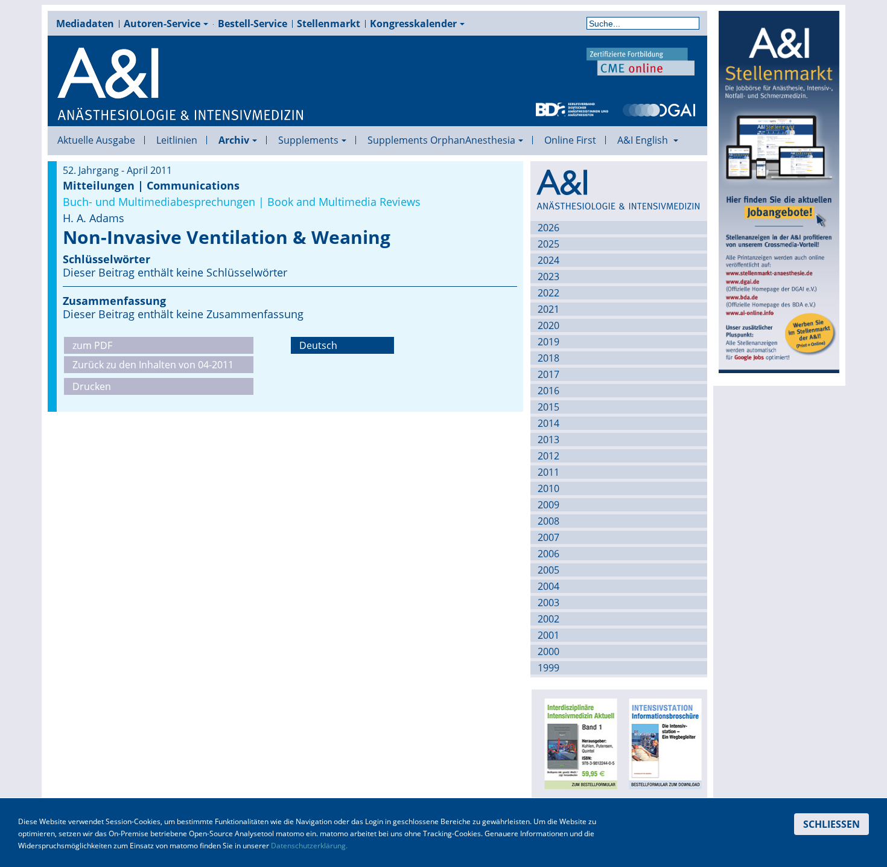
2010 (548, 488)
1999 (548, 667)
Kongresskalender (413, 23)
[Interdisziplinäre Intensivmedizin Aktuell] (578, 742)
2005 (548, 570)
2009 (548, 504)
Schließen (831, 824)
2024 (548, 260)
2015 (548, 407)
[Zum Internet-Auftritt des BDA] (572, 108)
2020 (548, 325)
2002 (548, 618)
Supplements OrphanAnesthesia (441, 140)
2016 (548, 390)
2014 (548, 423)
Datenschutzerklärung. (309, 845)
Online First (570, 140)
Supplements (308, 140)
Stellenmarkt (328, 23)
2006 (548, 553)
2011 (548, 472)
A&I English (643, 140)
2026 (548, 227)
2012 (548, 455)
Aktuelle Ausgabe (96, 140)
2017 (548, 374)
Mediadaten (85, 23)
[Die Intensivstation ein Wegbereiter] (663, 742)
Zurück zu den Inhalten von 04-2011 (153, 365)
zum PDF (92, 345)
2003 (548, 602)
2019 (548, 341)
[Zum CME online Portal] (641, 60)
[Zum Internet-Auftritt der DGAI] (659, 108)
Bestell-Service (252, 23)
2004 (548, 586)
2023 (548, 276)
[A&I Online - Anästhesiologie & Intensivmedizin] (181, 84)
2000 (548, 651)
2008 (548, 521)
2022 (548, 292)
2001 (548, 635)
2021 (548, 309)
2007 (548, 537)
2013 (548, 439)
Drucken (91, 386)
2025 (548, 243)
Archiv (233, 140)
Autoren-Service (162, 23)
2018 (548, 358)
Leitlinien (176, 140)
